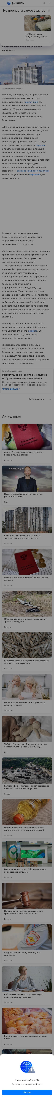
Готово (27, 1092)
